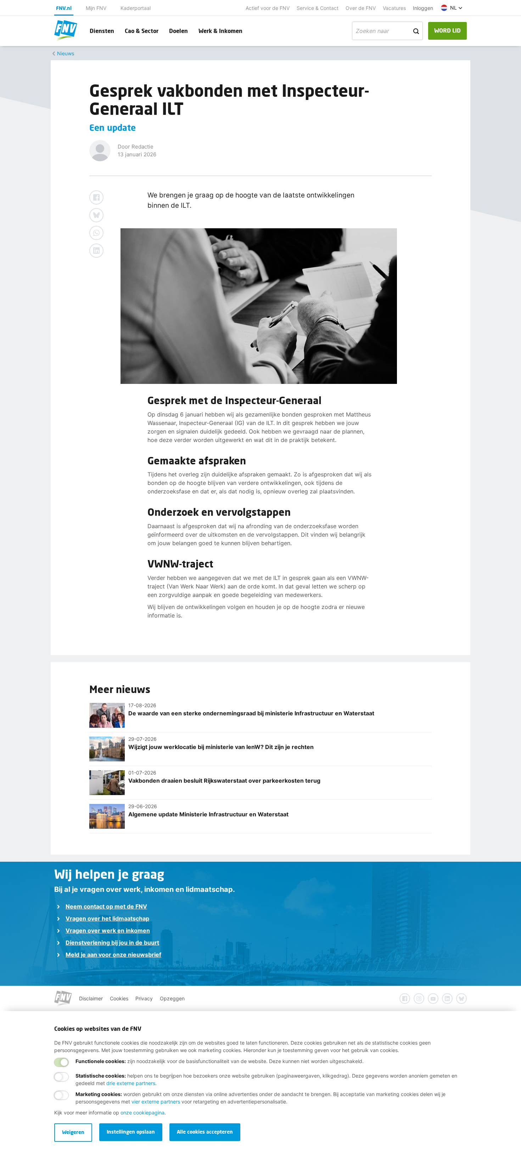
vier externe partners (155, 1102)
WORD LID (447, 30)
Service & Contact (317, 8)
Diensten (102, 30)
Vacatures (394, 8)
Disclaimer (91, 998)
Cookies (119, 998)
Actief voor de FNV (268, 8)
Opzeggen (172, 998)
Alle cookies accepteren (205, 1132)
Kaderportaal (136, 8)
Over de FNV (361, 8)
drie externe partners (130, 1083)
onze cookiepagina (142, 1113)
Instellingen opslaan (131, 1132)
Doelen (178, 30)
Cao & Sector (141, 30)
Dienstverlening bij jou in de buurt (112, 942)
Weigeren (73, 1132)
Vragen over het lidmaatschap (107, 918)
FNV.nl (64, 8)
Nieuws (65, 53)
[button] (452, 8)
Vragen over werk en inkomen (108, 930)
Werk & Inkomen (220, 30)
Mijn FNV (96, 8)
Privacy (144, 998)
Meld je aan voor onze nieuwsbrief (113, 954)
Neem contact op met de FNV (106, 906)
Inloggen (423, 8)
